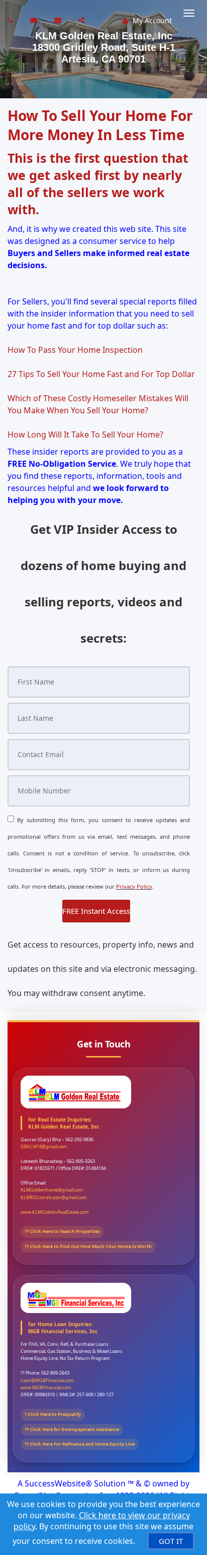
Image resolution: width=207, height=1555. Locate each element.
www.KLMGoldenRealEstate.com (54, 1212)
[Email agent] (59, 20)
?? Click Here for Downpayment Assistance (72, 1429)
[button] (96, 911)
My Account (151, 20)
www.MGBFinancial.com (46, 1387)
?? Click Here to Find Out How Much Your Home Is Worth (88, 1246)
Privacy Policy (134, 886)
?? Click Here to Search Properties (62, 1231)
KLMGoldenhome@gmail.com (52, 1190)
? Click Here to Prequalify (53, 1414)
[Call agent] (12, 20)
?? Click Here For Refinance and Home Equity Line (80, 1444)
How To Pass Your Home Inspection (75, 349)
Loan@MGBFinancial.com (47, 1380)
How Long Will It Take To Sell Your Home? (85, 434)
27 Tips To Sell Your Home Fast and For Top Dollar (101, 374)
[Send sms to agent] (35, 20)
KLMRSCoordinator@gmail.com (53, 1197)
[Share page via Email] (82, 20)
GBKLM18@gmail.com (44, 1146)
